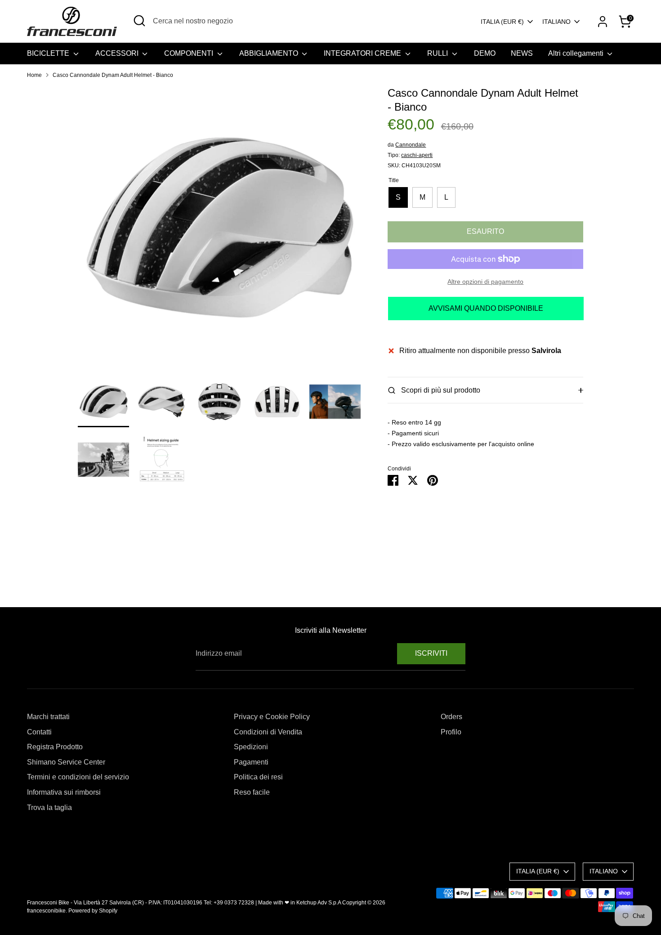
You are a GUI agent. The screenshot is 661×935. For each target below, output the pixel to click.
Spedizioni (251, 747)
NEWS (522, 53)
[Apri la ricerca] (139, 21)
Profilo (451, 732)
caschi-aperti (417, 155)
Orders (451, 716)
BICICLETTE (49, 53)
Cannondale (410, 145)
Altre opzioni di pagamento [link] (485, 281)
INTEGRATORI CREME (363, 53)
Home (34, 75)
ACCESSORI (117, 53)
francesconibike (46, 911)
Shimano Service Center (66, 762)
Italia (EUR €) (502, 21)
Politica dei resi (258, 777)
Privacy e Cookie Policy (272, 716)
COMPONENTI (189, 53)
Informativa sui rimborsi (64, 792)
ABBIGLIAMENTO (269, 53)
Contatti (39, 732)
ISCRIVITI (431, 653)
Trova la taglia (49, 807)
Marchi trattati (48, 716)
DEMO (485, 53)
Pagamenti (251, 762)
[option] (219, 231)
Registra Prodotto (55, 747)
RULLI (438, 53)
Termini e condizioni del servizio (78, 777)
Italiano (556, 21)
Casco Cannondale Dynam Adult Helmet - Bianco (113, 75)
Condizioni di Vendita (268, 732)
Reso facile (252, 792)
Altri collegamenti (576, 53)
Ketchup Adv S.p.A (318, 902)
